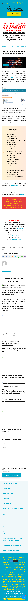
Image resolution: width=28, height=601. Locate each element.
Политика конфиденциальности (14, 522)
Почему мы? (7, 488)
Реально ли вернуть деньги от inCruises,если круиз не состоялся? (13, 376)
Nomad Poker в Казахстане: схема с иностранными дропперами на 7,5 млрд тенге (13, 308)
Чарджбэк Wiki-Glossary (11, 550)
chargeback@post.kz (16, 10)
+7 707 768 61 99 (14, 6)
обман (4, 249)
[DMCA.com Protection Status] (14, 561)
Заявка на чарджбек (10, 483)
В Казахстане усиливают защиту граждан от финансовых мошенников (14, 405)
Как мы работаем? (9, 527)
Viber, (23, 35)
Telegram (9, 8)
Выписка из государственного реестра (13, 509)
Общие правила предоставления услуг (10, 516)
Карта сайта (7, 503)
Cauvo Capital (5, 247)
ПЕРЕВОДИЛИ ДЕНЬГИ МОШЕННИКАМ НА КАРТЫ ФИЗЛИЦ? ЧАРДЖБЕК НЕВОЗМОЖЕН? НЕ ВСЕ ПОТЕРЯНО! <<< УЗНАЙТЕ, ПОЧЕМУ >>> (14, 203)
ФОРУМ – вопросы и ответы (12, 545)
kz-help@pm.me (16, 239)
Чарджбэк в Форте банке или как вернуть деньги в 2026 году (13, 335)
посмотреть (20, 228)
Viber (14, 8)
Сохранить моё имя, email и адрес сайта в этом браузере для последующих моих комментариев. (14, 470)
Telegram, (16, 35)
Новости (6, 65)
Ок (5, 598)
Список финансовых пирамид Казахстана (11, 430)
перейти (22, 232)
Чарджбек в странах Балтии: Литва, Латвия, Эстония (12, 539)
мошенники (20, 247)
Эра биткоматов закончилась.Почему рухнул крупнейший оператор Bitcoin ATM (14, 350)
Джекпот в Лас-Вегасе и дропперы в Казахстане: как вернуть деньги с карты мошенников (13, 292)
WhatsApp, (11, 37)
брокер (13, 247)
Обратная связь (8, 493)
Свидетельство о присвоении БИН (13, 532)
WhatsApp (19, 8)
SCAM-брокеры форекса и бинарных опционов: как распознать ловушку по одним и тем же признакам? (13, 391)
